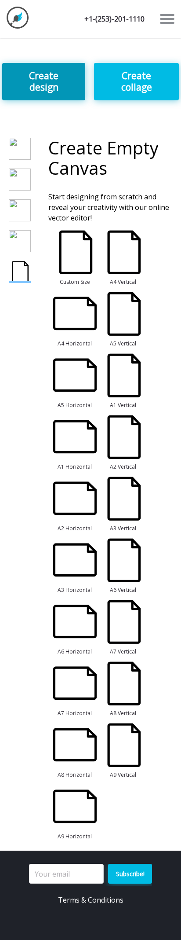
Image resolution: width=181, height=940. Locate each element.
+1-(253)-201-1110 (114, 19)
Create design (43, 81)
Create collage (136, 81)
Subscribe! (130, 874)
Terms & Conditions (90, 900)
